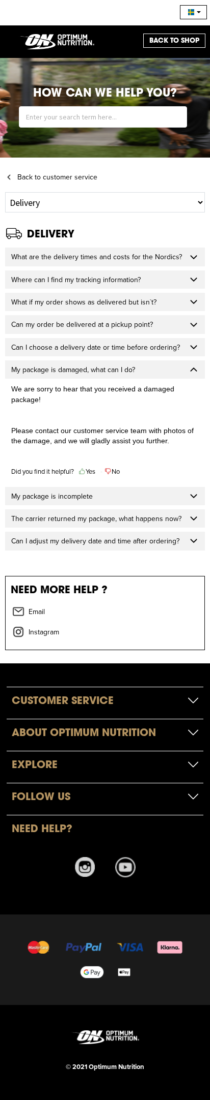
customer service (100, 430)
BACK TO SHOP (174, 40)
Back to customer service (57, 177)
